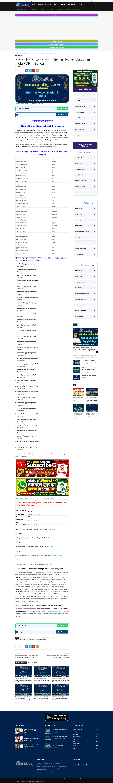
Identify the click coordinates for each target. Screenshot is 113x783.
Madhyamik (71, 4)
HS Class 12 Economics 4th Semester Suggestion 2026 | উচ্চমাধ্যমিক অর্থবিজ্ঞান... (89, 369)
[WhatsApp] (37, 70)
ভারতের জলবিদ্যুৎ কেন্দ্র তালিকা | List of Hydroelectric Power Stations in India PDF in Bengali (26, 656)
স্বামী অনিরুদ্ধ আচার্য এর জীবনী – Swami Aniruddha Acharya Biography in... (84, 349)
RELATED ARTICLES (21, 662)
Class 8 (55, 4)
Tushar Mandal (76, 351)
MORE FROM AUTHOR (33, 662)
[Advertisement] (56, 28)
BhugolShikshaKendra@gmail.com (51, 773)
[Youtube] (96, 1)
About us (21, 1)
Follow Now (63, 108)
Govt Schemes (60, 9)
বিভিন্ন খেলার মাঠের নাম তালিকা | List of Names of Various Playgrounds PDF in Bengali (58, 656)
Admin (18, 66)
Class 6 (40, 4)
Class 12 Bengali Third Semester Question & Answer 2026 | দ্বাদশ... (31, 738)
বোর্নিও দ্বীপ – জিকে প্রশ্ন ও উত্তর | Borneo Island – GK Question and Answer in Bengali (23, 680)
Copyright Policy (33, 1)
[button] (96, 4)
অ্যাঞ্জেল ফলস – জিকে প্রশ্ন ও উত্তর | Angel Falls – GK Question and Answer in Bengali (42, 698)
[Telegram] (91, 1)
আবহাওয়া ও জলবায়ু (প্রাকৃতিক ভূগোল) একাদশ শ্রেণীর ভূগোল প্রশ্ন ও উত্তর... (78, 415)
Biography (51, 9)
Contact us (27, 1)
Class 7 (47, 4)
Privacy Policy (47, 1)
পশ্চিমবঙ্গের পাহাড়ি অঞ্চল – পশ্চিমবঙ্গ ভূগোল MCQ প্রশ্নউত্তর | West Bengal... (92, 415)
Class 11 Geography (77, 411)
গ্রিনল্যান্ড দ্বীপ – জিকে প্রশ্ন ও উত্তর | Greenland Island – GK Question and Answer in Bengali (60, 680)
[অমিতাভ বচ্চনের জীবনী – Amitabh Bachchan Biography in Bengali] (76, 362)
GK (78, 9)
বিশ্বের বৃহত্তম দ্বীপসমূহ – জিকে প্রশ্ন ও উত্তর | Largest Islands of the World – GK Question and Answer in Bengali (23, 698)
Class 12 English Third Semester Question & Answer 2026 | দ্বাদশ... (31, 731)
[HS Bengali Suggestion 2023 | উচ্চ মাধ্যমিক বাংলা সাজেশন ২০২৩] (48, 731)
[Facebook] (89, 1)
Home (16, 1)
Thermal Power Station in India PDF (46, 637)
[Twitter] (94, 1)
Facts (42, 9)
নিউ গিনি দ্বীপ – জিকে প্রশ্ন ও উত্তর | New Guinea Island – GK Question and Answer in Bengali (41, 680)
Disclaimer (40, 1)
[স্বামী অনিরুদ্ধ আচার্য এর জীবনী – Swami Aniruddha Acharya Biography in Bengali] (85, 337)
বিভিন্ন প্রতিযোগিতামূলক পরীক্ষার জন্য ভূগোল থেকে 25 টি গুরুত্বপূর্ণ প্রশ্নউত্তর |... (78, 399)
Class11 (80, 4)
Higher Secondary (22, 9)
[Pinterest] (33, 70)
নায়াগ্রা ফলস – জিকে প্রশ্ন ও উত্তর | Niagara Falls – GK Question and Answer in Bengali (60, 698)
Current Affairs (71, 9)
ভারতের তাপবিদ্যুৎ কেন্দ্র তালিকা (41, 639)
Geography (34, 9)
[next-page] (19, 703)
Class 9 (63, 4)
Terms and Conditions (55, 1)
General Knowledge (24, 53)
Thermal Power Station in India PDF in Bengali (26, 639)
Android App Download (66, 1)
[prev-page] (16, 703)
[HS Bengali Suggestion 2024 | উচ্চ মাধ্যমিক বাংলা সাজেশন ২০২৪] (48, 738)
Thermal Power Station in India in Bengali (29, 637)
